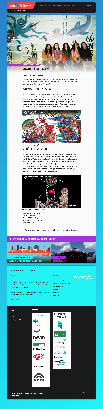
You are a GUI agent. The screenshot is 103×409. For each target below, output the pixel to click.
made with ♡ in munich (87, 393)
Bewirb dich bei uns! (15, 299)
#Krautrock (43, 230)
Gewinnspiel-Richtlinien (17, 320)
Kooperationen (15, 329)
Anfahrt (13, 335)
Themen (40, 5)
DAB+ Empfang (15, 326)
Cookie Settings (15, 395)
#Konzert (37, 230)
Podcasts (47, 5)
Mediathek (75, 5)
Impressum (26, 393)
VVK (24, 220)
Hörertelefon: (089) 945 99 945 (38, 393)
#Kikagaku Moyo (28, 230)
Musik (53, 5)
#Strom (74, 230)
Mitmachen (67, 5)
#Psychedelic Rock (66, 230)
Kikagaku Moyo (40, 94)
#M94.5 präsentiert (54, 230)
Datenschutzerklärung (17, 393)
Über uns (59, 5)
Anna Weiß (32, 75)
